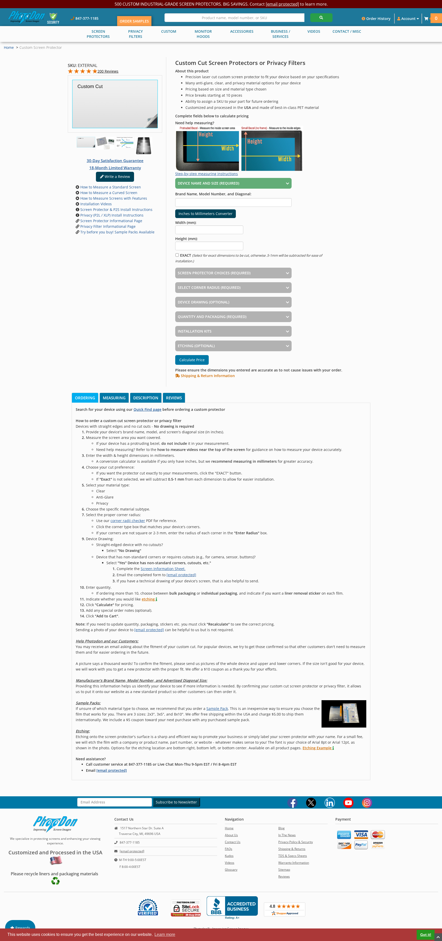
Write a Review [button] (117, 176)
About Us (231, 835)
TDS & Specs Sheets (292, 856)
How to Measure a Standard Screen (110, 187)
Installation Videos (95, 203)
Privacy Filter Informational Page (107, 226)
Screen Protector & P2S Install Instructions (115, 209)
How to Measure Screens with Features (113, 198)
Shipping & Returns (291, 849)
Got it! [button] (425, 935)
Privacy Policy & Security (295, 842)
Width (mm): (185, 222)
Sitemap (284, 869)
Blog (281, 828)
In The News (287, 835)
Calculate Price (192, 359)
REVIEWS (174, 397)
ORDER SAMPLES (134, 21)
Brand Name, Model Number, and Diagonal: (213, 193)
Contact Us (232, 842)
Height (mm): (186, 238)
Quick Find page (147, 409)
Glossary (231, 869)
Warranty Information (293, 862)
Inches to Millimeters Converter (206, 213)
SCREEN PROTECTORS (98, 34)
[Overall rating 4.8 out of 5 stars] (82, 72)
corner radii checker (127, 520)
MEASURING (114, 397)
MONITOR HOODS (203, 34)
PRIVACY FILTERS (135, 34)
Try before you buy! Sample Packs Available (116, 232)
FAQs (228, 849)
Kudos (229, 856)
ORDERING (85, 397)
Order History (378, 18)
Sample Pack (217, 708)
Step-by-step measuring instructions (206, 173)
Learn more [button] (164, 934)
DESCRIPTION (145, 397)
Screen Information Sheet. (163, 568)
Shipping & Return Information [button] (207, 375)
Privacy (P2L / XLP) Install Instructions (111, 215)
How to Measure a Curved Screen (108, 192)
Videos (229, 862)
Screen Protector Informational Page (110, 220)
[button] (426, 18)
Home (9, 47)
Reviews (284, 876)
